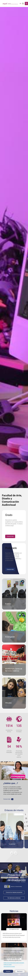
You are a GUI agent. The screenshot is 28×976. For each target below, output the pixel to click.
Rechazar (20, 971)
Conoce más (6, 797)
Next (16, 853)
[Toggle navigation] (20, 3)
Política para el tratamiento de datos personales (14, 962)
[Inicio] (10, 3)
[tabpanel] (12, 829)
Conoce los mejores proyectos (14, 892)
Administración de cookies (9, 966)
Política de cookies (8, 964)
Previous (12, 853)
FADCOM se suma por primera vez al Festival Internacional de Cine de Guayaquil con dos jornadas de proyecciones (13, 935)
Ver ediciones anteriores (14, 898)
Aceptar (8, 971)
